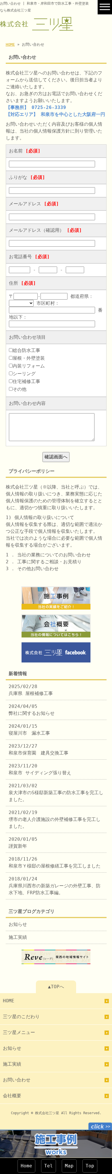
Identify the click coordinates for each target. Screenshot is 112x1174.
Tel (48, 1166)
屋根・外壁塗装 (29, 358)
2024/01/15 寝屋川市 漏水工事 (29, 729)
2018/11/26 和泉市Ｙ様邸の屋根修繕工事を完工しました (55, 862)
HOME (10, 44)
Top (90, 1166)
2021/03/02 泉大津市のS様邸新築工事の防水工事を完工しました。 (56, 792)
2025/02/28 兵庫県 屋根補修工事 (31, 690)
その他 (19, 389)
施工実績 (18, 937)
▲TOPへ (56, 986)
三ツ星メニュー (19, 1032)
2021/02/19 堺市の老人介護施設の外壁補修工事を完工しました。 (55, 819)
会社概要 (12, 1095)
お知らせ (18, 924)
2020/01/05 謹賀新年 (23, 842)
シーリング (24, 373)
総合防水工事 (26, 350)
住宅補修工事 (26, 381)
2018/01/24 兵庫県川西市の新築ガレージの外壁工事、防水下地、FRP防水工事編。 (55, 885)
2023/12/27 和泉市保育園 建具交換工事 (38, 749)
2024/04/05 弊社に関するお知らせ (32, 710)
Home (26, 1166)
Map (69, 1166)
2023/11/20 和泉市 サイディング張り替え (40, 769)
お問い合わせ (16, 1080)
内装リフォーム (29, 366)
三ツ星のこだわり (21, 1016)
